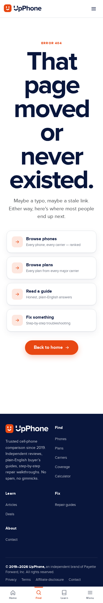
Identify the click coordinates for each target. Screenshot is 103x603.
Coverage (62, 467)
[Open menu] (93, 8)
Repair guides (65, 505)
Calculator (63, 476)
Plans (59, 448)
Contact (11, 539)
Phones (60, 439)
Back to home (48, 347)
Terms (26, 579)
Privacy (10, 579)
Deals (9, 514)
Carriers (61, 457)
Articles (11, 505)
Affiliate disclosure (50, 579)
